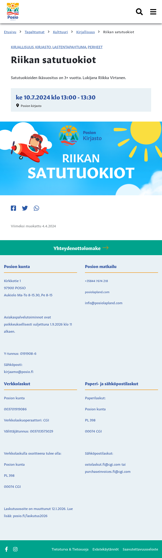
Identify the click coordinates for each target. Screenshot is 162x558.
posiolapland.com (97, 291)
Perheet (95, 46)
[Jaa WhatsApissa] (36, 208)
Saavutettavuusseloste (140, 548)
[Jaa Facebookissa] (13, 208)
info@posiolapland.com (103, 302)
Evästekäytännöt (105, 548)
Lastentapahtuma (69, 46)
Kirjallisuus (22, 46)
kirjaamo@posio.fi (18, 371)
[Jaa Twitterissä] (25, 208)
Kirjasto (43, 46)
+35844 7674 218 (96, 280)
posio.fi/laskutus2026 (30, 515)
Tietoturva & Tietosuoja (70, 548)
